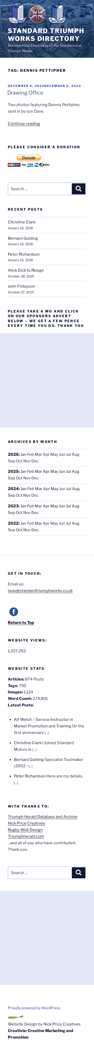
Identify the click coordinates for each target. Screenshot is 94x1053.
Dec (35, 512)
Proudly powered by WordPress (34, 1008)
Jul (68, 471)
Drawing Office (25, 93)
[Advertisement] (47, 380)
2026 (13, 454)
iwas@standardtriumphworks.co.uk (40, 590)
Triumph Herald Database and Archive (43, 816)
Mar (38, 471)
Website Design (22, 1024)
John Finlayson (21, 286)
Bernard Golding (23, 238)
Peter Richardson (24, 254)
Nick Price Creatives (26, 823)
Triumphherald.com (26, 836)
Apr (46, 471)
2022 (13, 523)
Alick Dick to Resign (26, 270)
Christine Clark (22, 222)
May (54, 471)
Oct (19, 478)
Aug (75, 471)
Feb (30, 471)
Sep (11, 478)
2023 (13, 506)
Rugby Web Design (25, 829)
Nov (27, 495)
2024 (13, 488)
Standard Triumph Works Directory (46, 34)
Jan (23, 454)
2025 (13, 471)
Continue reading (24, 123)
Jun (62, 471)
